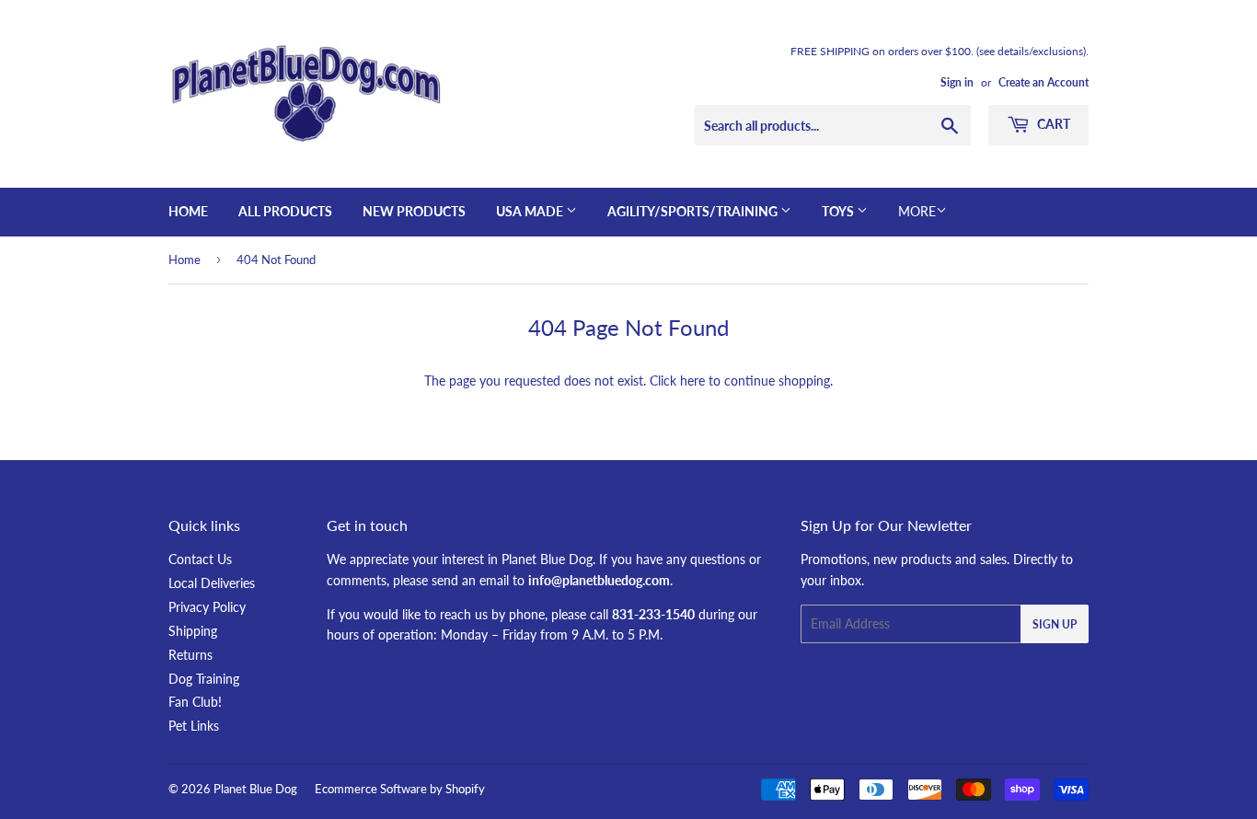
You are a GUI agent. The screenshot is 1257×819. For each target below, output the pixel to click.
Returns (190, 655)
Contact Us (200, 559)
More (917, 211)
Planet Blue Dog (255, 788)
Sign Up (1054, 624)
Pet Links (193, 725)
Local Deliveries (211, 583)
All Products (285, 211)
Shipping (192, 631)
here (692, 380)
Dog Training (203, 678)
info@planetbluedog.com (599, 580)
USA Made (531, 211)
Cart (1052, 124)
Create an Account (1043, 82)
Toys (839, 211)
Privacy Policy (207, 607)
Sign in (957, 82)
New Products (414, 211)
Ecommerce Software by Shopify (400, 788)
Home (188, 211)
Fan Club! (195, 701)
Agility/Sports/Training (693, 211)
